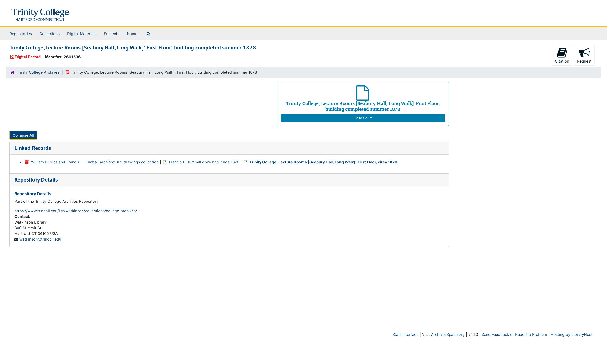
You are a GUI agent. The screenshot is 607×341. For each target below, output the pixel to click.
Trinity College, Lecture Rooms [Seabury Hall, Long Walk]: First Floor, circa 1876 (323, 162)
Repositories (20, 33)
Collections (49, 33)
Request (584, 61)
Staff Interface (405, 334)
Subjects (111, 33)
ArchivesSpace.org (448, 334)
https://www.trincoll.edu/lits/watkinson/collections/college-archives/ (75, 210)
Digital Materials (81, 33)
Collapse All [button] (23, 135)
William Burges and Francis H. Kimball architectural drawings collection (95, 162)
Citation (562, 61)
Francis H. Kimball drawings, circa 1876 (204, 162)
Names (133, 33)
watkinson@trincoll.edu (40, 239)
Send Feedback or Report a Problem (514, 334)
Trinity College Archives (38, 72)
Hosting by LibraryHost (572, 334)
